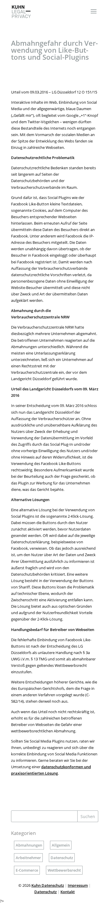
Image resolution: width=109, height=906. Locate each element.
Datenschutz (62, 857)
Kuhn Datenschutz (47, 885)
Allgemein (61, 845)
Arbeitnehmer (28, 857)
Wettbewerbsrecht (64, 870)
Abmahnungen (29, 845)
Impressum (78, 885)
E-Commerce (27, 870)
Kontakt (67, 891)
